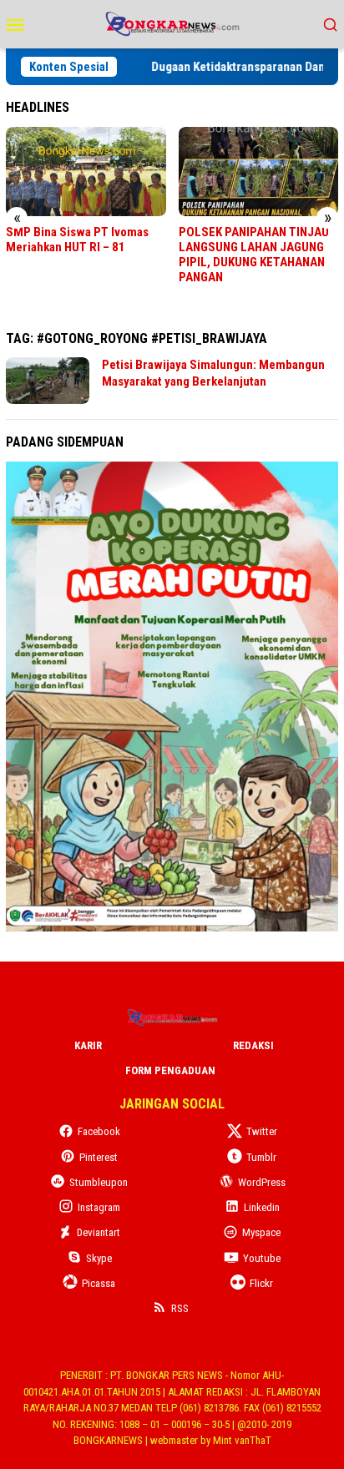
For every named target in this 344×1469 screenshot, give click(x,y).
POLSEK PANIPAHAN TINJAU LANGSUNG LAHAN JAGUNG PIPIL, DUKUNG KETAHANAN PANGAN (254, 255)
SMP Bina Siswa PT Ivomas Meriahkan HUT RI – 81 (77, 240)
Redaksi (253, 1045)
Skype (99, 1258)
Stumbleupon (98, 1182)
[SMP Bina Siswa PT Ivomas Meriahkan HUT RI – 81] (86, 171)
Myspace (261, 1232)
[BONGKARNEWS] (171, 23)
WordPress (262, 1182)
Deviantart (98, 1232)
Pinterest (98, 1157)
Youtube (262, 1258)
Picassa (98, 1283)
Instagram (99, 1207)
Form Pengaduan (170, 1070)
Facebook (99, 1131)
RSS (180, 1308)
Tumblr (261, 1157)
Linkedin (262, 1207)
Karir (88, 1045)
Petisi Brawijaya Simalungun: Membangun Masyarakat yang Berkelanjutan (213, 373)
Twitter (261, 1131)
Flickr (261, 1283)
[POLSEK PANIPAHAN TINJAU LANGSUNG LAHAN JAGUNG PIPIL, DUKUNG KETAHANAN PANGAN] (259, 171)
